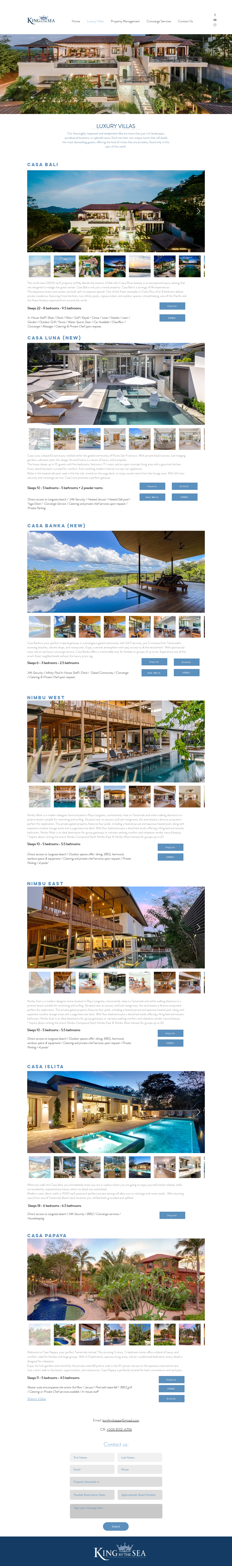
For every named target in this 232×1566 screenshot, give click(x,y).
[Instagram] (215, 25)
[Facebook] (215, 15)
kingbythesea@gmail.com (121, 1420)
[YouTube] (215, 20)
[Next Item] (198, 211)
